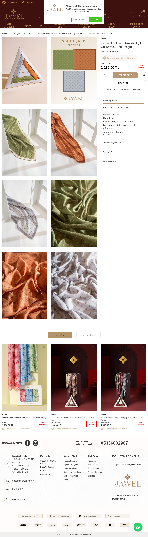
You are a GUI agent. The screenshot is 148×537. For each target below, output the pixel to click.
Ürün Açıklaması (111, 101)
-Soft (59, 534)
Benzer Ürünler (60, 335)
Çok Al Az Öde (59, 25)
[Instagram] (35, 443)
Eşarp (27, 25)
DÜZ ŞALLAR (45, 474)
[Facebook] (27, 443)
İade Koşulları (109, 161)
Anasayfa (7, 34)
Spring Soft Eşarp (136, 25)
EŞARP (43, 471)
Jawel (104, 38)
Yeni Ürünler (9, 25)
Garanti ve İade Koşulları (74, 472)
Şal (42, 25)
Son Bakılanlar (88, 335)
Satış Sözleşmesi (71, 468)
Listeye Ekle (110, 89)
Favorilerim (12, 2)
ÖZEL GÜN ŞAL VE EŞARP (48, 462)
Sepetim (91, 476)
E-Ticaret (65, 534)
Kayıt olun (135, 464)
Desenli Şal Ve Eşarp (86, 25)
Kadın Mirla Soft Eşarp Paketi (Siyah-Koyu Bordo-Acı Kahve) (121, 419)
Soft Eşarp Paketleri (46, 34)
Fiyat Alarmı (124, 89)
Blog (66, 480)
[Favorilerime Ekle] (44, 347)
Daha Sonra (79, 20)
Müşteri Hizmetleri (95, 472)
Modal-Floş (112, 25)
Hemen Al (123, 83)
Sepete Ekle (125, 75)
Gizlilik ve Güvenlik (71, 476)
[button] (142, 387)
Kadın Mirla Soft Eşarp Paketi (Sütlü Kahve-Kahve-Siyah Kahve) (73, 419)
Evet (96, 20)
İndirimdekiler (93, 468)
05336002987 (114, 443)
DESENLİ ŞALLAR (47, 467)
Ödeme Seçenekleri (112, 142)
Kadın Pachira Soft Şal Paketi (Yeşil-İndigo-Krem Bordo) (24, 418)
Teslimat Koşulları (71, 461)
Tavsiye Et (137, 89)
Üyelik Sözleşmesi (71, 465)
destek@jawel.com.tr (23, 481)
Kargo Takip (30, 2)
